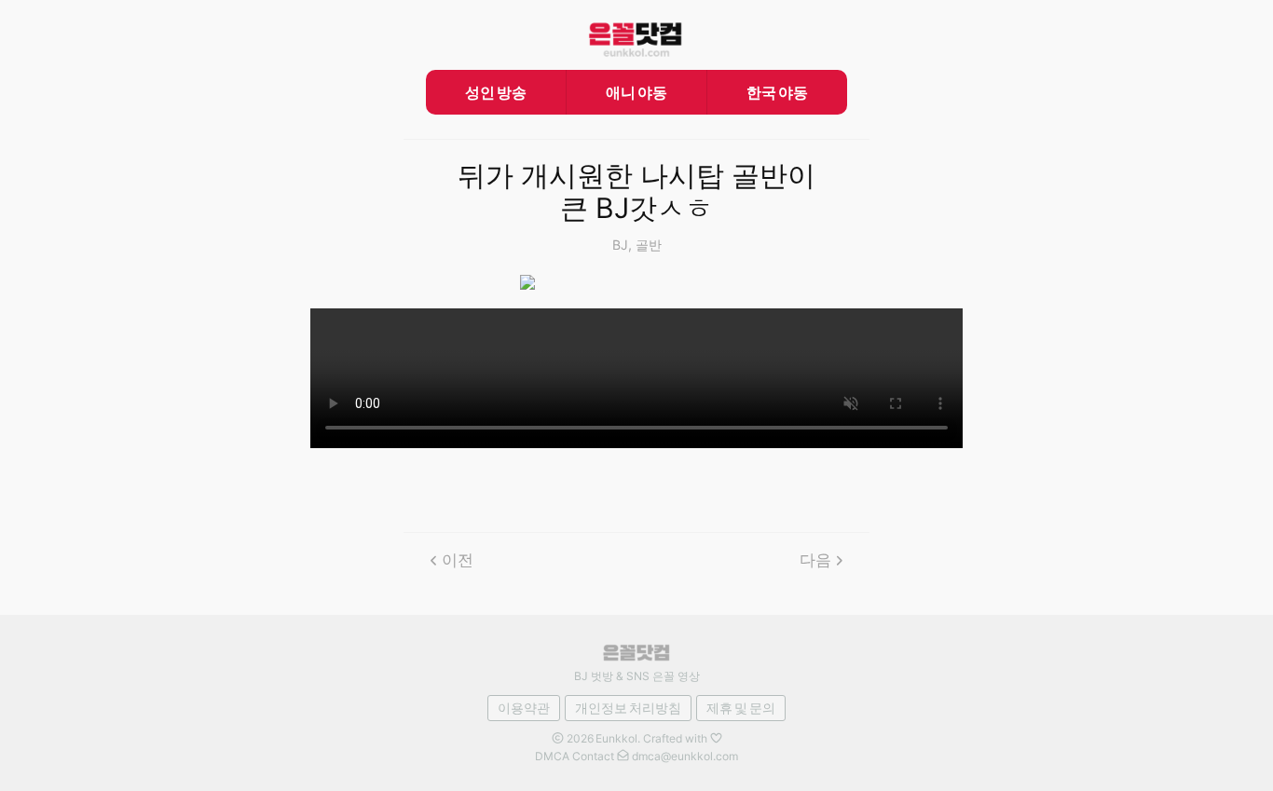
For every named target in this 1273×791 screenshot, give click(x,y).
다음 (815, 560)
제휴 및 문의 (740, 708)
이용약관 (524, 708)
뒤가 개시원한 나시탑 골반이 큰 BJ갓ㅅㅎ (636, 192)
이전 (457, 560)
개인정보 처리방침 (628, 708)
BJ (620, 244)
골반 (649, 244)
